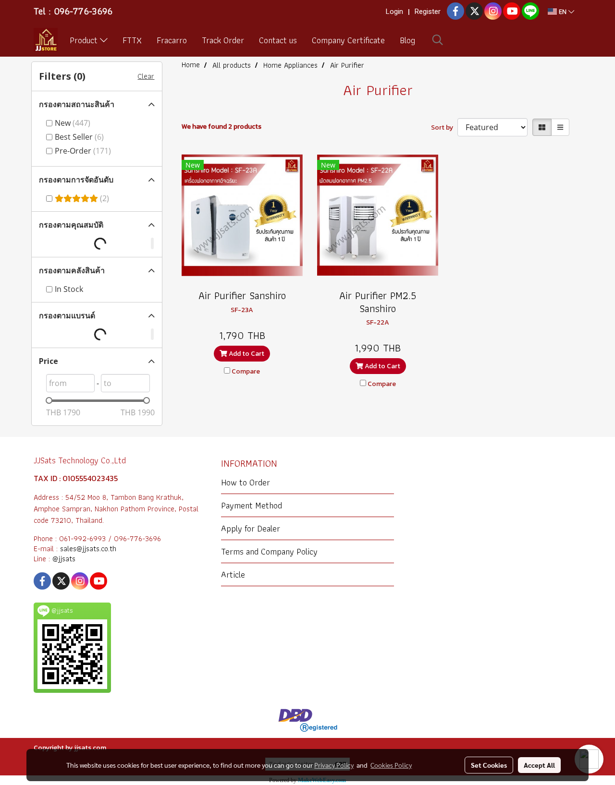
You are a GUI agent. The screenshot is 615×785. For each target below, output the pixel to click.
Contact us (278, 40)
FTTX (132, 40)
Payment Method (251, 505)
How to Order (245, 482)
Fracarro (172, 40)
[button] (437, 40)
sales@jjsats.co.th (88, 549)
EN (562, 11)
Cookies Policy (391, 765)
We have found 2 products (221, 126)
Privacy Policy (334, 765)
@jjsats (63, 559)
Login (394, 11)
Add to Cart (245, 354)
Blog (407, 40)
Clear (145, 76)
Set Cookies (489, 765)
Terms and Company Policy (269, 551)
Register (428, 11)
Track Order (223, 40)
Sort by (444, 127)
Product (85, 40)
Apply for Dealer (250, 528)
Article (233, 574)
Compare (246, 371)
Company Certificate (348, 40)
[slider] (49, 400)
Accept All (539, 765)
